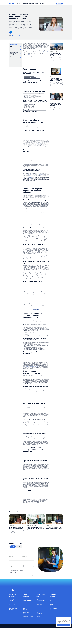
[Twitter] (17, 35)
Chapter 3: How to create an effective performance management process (14, 57)
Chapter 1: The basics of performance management (14, 49)
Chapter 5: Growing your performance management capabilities (34, 110)
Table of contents (13, 46)
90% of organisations (40, 174)
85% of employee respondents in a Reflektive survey (31, 366)
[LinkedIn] (15, 35)
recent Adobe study (38, 143)
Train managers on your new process (29, 106)
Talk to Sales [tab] (19, 546)
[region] (63, 622)
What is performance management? (29, 76)
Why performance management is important (30, 77)
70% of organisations (46, 51)
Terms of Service (29, 575)
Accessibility (41, 626)
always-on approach (44, 145)
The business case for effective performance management (32, 78)
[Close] (70, 618)
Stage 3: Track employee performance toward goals (31, 86)
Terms (38, 626)
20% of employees (30, 177)
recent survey (39, 389)
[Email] (19, 35)
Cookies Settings (63, 624)
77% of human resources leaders (32, 54)
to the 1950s (46, 125)
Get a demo (12, 572)
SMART (46, 208)
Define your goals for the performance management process (32, 96)
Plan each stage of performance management (30, 97)
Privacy (35, 626)
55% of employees (44, 55)
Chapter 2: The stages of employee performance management (14, 53)
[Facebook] (12, 35)
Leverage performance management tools (29, 104)
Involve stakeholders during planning (29, 105)
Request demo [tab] (12, 546)
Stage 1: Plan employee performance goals (30, 84)
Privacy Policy (16, 570)
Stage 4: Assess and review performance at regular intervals (32, 87)
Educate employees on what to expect (29, 107)
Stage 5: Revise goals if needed (28, 88)
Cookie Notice (46, 626)
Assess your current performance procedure (30, 95)
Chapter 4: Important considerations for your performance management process (14, 63)
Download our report (36, 309)
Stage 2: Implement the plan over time (29, 85)
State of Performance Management (28, 174)
